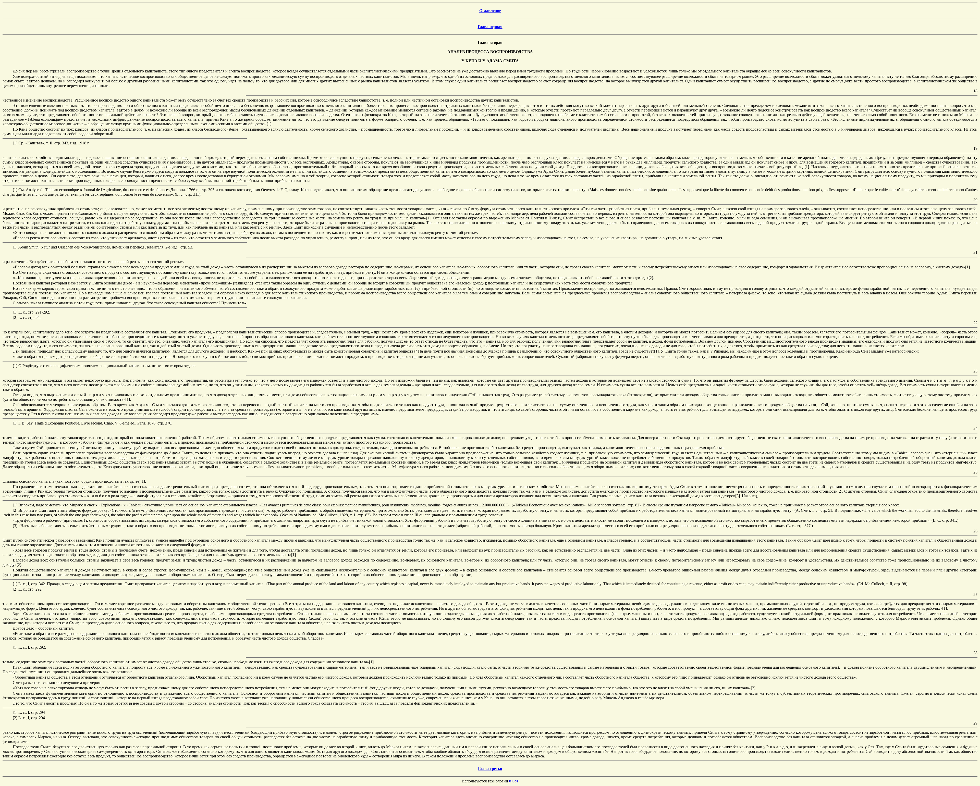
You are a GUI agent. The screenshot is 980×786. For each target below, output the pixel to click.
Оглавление (490, 10)
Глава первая (490, 26)
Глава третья (490, 768)
